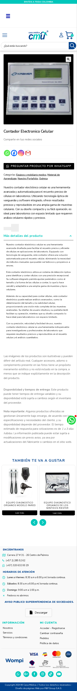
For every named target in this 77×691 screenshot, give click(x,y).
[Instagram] (21, 153)
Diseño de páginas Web (27, 688)
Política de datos (49, 643)
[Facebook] (14, 153)
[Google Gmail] (28, 153)
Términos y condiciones (15, 637)
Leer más (19, 512)
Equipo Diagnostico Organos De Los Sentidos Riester (57, 505)
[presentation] (34, 522)
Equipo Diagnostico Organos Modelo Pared (19, 504)
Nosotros (8, 628)
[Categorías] (5, 35)
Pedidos (44, 638)
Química (43, 178)
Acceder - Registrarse (52, 628)
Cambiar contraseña (51, 633)
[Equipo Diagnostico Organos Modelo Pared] (19, 483)
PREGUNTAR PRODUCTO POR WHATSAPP (40, 166)
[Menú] (8, 16)
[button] (68, 59)
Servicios (8, 632)
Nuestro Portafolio (28, 178)
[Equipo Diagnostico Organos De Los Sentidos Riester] (56, 483)
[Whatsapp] (7, 153)
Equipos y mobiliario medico (31, 174)
